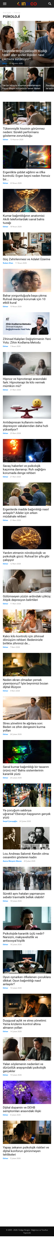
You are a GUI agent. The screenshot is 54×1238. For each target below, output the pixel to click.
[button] (4, 4)
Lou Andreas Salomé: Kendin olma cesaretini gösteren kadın (26, 855)
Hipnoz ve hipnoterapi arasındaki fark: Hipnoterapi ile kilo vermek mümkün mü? (25, 382)
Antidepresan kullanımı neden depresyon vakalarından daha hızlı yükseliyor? (25, 426)
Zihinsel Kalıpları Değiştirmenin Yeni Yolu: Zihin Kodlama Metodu (27, 340)
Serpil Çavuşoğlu (10, 821)
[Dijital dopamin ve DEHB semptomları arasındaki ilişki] (27, 1092)
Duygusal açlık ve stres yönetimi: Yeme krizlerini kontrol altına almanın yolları (25, 1024)
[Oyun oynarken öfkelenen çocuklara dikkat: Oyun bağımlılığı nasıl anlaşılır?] (27, 962)
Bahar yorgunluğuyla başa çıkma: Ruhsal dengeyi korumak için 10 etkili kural (25, 299)
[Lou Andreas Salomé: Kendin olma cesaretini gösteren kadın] (27, 838)
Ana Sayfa (7, 12)
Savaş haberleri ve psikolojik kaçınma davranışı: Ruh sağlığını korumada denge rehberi (24, 469)
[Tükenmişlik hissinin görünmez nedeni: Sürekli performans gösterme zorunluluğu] (27, 113)
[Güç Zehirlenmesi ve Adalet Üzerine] (27, 244)
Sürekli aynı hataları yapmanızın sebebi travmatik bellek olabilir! (24, 895)
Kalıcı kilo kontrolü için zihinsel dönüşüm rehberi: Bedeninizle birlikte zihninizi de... (23, 640)
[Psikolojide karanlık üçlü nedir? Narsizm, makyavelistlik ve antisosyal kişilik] (27, 918)
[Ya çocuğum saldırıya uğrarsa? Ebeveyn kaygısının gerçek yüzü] (27, 795)
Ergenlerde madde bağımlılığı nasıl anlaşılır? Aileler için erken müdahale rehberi (26, 513)
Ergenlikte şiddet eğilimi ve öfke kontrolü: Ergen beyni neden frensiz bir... (26, 176)
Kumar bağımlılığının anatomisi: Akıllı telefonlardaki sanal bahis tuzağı (24, 219)
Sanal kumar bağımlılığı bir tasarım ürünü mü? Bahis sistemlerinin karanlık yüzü (26, 770)
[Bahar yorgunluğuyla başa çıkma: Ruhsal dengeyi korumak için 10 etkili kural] (27, 280)
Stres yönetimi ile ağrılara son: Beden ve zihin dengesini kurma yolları (24, 727)
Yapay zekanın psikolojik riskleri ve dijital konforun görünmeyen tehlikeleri (26, 1151)
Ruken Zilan (8, 263)
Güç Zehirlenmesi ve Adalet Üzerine (26, 259)
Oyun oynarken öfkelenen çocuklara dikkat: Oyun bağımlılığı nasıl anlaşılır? (27, 980)
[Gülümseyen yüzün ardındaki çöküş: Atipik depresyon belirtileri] (27, 581)
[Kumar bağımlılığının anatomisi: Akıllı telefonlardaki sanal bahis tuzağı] (27, 200)
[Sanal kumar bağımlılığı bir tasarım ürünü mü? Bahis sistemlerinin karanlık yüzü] (27, 751)
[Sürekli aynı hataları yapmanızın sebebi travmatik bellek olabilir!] (27, 878)
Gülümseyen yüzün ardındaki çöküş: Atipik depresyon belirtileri (27, 598)
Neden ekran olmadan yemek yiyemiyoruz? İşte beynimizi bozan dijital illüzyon (25, 683)
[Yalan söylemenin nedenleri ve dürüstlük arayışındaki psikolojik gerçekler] (27, 1048)
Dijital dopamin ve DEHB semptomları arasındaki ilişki (22, 1109)
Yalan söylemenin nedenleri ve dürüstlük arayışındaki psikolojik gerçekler (24, 1067)
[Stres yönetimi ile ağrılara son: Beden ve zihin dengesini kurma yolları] (27, 708)
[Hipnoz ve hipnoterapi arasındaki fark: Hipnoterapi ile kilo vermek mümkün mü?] (27, 363)
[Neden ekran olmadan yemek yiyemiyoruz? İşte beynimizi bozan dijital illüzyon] (27, 664)
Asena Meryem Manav (12, 861)
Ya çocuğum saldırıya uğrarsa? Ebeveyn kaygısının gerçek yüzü (27, 814)
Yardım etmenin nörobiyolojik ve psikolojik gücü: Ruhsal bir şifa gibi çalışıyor (26, 556)
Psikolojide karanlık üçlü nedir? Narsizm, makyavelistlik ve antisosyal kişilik (23, 937)
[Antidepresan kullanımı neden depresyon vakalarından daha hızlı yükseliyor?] (27, 407)
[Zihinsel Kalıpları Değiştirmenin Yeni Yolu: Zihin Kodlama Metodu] (27, 324)
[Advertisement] (27, 1190)
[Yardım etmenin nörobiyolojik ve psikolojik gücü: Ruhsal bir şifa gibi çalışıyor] (27, 537)
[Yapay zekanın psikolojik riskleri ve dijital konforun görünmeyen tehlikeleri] (27, 1132)
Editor (4, 63)
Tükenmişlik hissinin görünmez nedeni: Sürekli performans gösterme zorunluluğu (24, 132)
